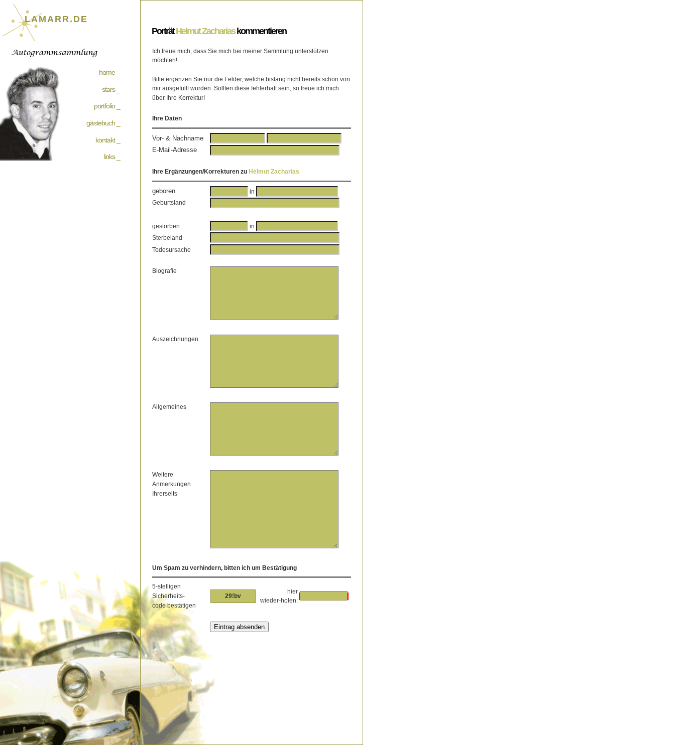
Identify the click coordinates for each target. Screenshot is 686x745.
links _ (111, 157)
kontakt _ (107, 140)
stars (108, 89)
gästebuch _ (103, 123)
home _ (109, 72)
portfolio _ (107, 106)
